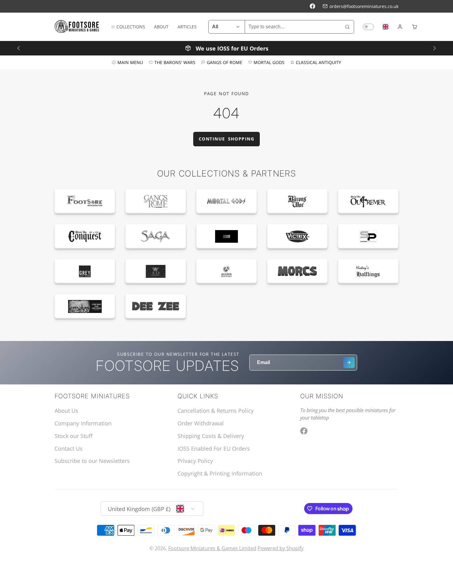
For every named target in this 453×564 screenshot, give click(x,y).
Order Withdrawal (201, 423)
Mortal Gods (269, 62)
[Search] (347, 26)
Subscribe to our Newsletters (92, 461)
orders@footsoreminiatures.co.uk (363, 6)
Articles (187, 27)
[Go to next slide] (434, 48)
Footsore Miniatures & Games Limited (212, 548)
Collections (130, 27)
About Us (66, 410)
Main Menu (130, 62)
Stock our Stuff (73, 436)
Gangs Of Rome (224, 62)
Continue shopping (226, 139)
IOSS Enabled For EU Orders (214, 448)
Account (400, 27)
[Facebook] (312, 6)
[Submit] (349, 362)
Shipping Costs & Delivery (211, 436)
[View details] (85, 201)
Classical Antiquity (318, 62)
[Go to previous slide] (18, 48)
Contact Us (69, 448)
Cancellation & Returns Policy (216, 410)
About (161, 27)
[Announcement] (226, 48)
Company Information (83, 423)
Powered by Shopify (281, 548)
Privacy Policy (195, 461)
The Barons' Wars (174, 62)
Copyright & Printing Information (220, 473)
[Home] (77, 27)
